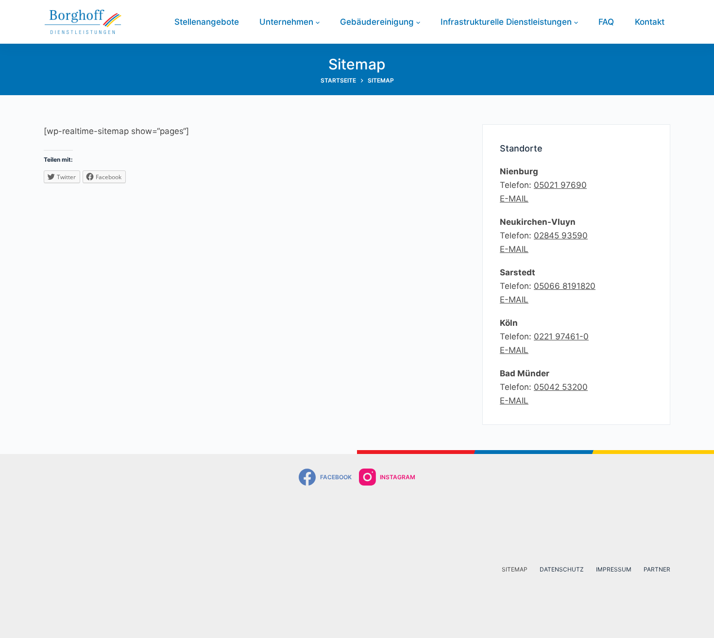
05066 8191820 (564, 286)
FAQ (606, 22)
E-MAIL (514, 198)
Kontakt (649, 22)
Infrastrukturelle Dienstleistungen (506, 22)
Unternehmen (286, 22)
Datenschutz (562, 569)
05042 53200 (561, 387)
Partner (657, 569)
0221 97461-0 (561, 336)
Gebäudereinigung (377, 22)
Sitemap (514, 569)
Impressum (613, 569)
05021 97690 (560, 185)
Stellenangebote (206, 22)
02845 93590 (561, 235)
